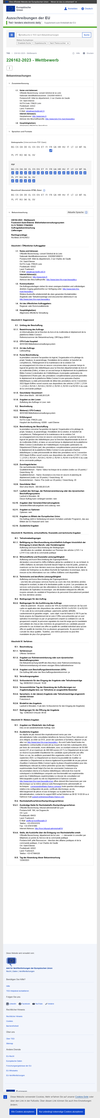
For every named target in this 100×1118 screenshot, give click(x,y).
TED (8, 53)
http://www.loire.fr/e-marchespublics (60, 119)
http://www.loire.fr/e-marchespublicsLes (36, 781)
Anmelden (72, 9)
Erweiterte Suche (24, 43)
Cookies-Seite (81, 1097)
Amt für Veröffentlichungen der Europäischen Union (29, 968)
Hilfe (8, 986)
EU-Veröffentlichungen (15, 1075)
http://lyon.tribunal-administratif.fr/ (49, 828)
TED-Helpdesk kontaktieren (17, 991)
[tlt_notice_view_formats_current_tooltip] (86, 212)
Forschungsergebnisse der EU (18, 1066)
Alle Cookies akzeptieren (22, 1112)
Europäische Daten (14, 1061)
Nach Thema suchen (58, 43)
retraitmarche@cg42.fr (35, 111)
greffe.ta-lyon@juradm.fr (36, 821)
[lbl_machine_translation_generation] (44, 190)
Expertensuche (40, 43)
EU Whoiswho (12, 1071)
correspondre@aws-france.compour (45, 786)
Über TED (10, 1039)
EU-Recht (10, 1056)
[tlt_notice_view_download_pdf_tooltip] (12, 172)
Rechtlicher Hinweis (14, 1016)
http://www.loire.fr (39, 116)
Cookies (9, 1021)
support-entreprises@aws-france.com (48, 797)
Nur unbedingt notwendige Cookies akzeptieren (61, 1112)
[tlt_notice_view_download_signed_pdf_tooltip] (50, 150)
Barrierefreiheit (12, 1026)
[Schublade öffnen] (9, 68)
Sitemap (9, 1043)
